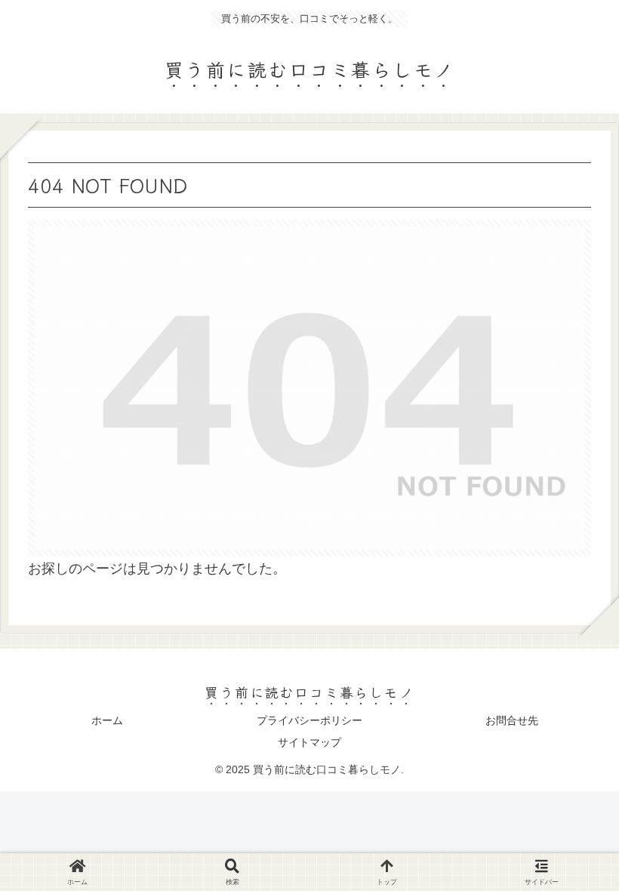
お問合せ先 (511, 720)
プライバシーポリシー (309, 720)
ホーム (107, 720)
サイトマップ (309, 742)
